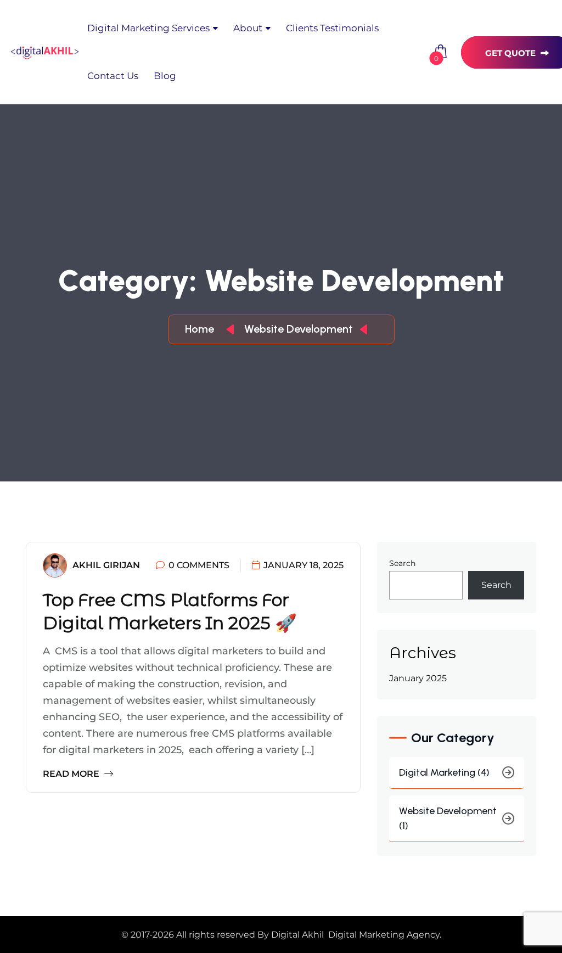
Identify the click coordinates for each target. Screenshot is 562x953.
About (247, 28)
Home (202, 328)
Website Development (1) (448, 818)
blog (165, 75)
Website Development (298, 328)
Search (402, 563)
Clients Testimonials (332, 28)
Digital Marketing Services (148, 28)
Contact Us (112, 75)
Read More (72, 774)
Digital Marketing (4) (444, 772)
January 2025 (418, 678)
